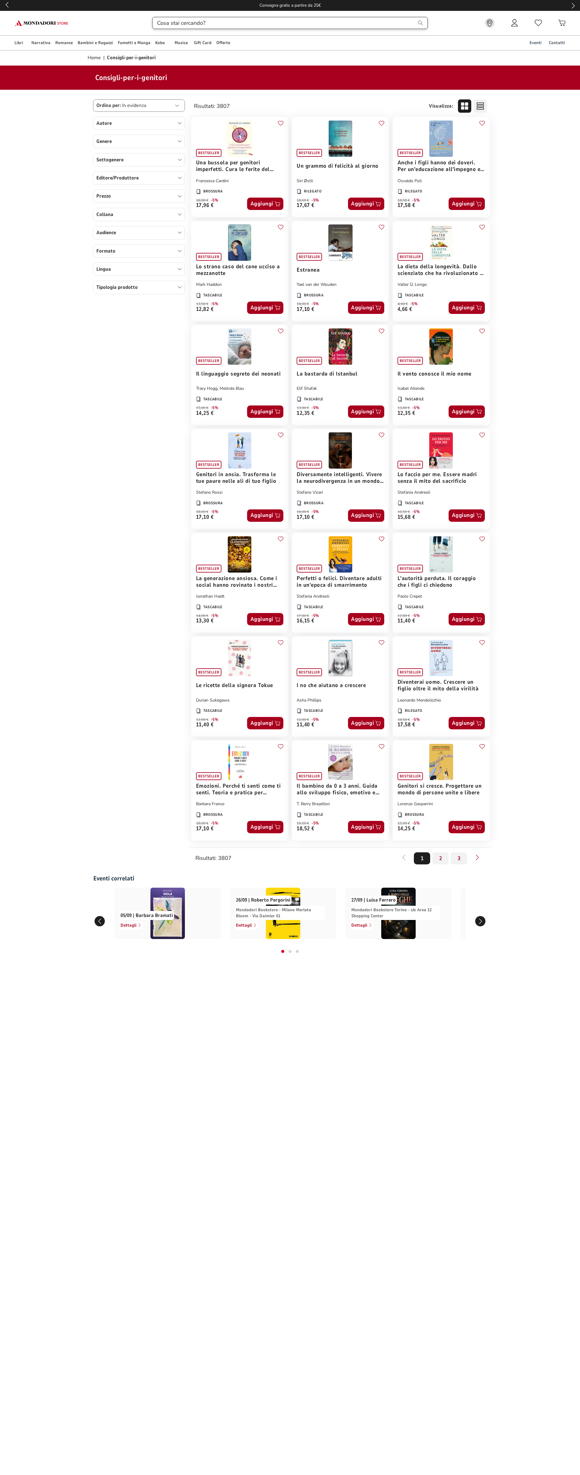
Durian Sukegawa (212, 700)
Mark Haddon (209, 284)
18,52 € (305, 829)
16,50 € (404, 512)
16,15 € (305, 621)
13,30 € (205, 621)
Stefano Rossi (209, 492)
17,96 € (205, 205)
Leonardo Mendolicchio (419, 700)
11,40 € (406, 621)
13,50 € (202, 304)
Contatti (557, 43)
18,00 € (303, 304)
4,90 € (403, 304)
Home (95, 57)
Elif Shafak (307, 388)
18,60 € (303, 200)
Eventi (536, 43)
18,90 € (202, 200)
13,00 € (303, 408)
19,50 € (303, 823)
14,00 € (202, 616)
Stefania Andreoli (414, 492)
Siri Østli (305, 181)
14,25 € (205, 413)
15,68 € (406, 517)
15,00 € (202, 408)
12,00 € (404, 616)
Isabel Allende (411, 388)
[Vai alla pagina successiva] (477, 857)
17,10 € (305, 309)
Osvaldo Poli (410, 181)
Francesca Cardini (212, 181)
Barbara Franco (210, 804)
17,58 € (406, 205)
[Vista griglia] (464, 106)
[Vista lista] (480, 106)
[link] (490, 23)
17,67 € (305, 205)
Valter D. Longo (412, 284)
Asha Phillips (309, 700)
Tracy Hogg (207, 388)
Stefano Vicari (310, 492)
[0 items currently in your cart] (562, 23)
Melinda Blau (232, 388)
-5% (214, 200)
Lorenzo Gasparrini (415, 804)
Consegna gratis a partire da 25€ (290, 5)
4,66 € (405, 309)
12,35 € (305, 413)
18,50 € (404, 200)
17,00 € (303, 616)
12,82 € (205, 309)
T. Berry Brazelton (313, 804)
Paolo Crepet (410, 596)
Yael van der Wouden (317, 284)
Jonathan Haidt (210, 596)
